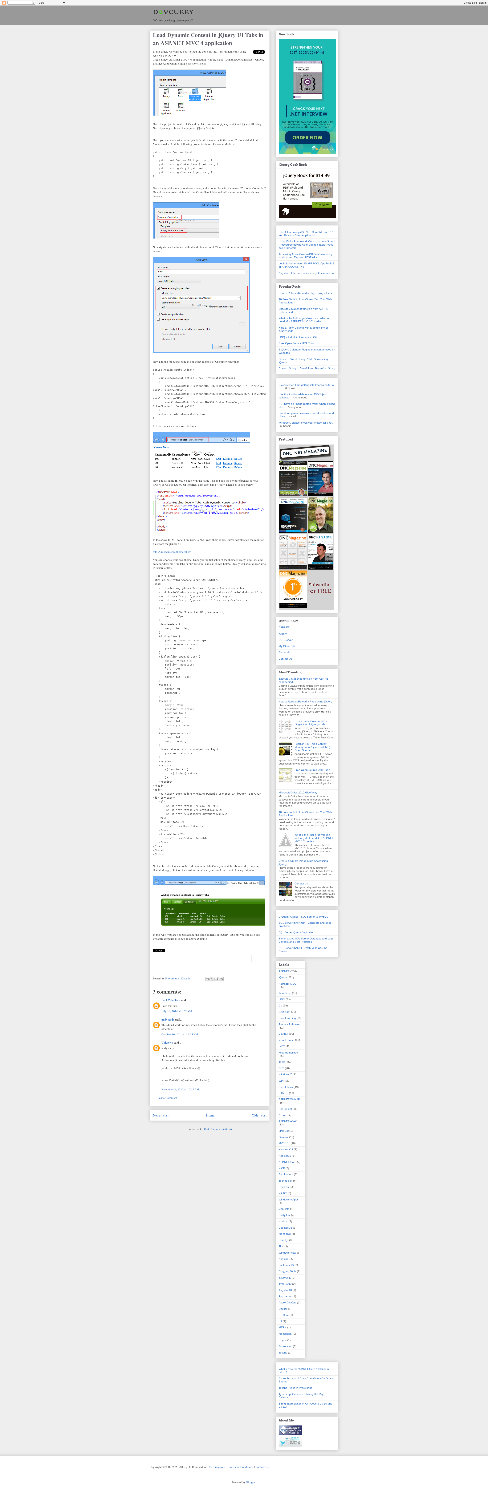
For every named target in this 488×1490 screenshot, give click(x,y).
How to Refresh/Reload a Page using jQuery (305, 292)
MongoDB (285, 1233)
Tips (281, 1246)
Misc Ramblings (288, 1052)
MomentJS (285, 1333)
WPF (282, 1080)
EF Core (284, 1315)
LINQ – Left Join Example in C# (298, 337)
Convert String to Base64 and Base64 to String (307, 368)
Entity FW (284, 1215)
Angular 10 (285, 1290)
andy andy (167, 1019)
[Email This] (207, 979)
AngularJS (285, 1155)
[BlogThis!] (211, 979)
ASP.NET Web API (290, 1099)
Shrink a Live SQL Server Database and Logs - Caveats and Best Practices (307, 940)
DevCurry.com (216, 1467)
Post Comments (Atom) (218, 1129)
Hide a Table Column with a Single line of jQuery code (311, 723)
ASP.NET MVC (287, 983)
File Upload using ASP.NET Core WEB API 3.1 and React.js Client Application (306, 234)
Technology (285, 1180)
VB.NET (283, 1033)
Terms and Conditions (240, 1467)
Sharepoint (285, 1108)
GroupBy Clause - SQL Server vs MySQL (303, 916)
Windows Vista (287, 1252)
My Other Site (287, 646)
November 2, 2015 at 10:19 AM (180, 1089)
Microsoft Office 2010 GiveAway (298, 792)
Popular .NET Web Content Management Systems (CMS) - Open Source (313, 747)
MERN (283, 1327)
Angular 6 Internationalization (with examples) (306, 273)
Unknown (167, 1042)
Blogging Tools (287, 1271)
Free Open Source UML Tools (297, 343)
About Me (284, 652)
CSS (281, 1068)
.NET (282, 1046)
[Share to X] (214, 979)
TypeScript (285, 1283)
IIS (280, 1321)
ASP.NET (284, 627)
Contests (284, 1208)
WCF (282, 1168)
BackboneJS (286, 1265)
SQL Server (286, 639)
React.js (283, 1240)
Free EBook (286, 1087)
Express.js (285, 1277)
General (283, 1137)
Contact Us (285, 658)
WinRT (283, 1193)
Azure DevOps (287, 1302)
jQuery (283, 633)
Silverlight (284, 1011)
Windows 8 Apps (289, 1199)
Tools (282, 1061)
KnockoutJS (286, 1149)
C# (280, 1005)
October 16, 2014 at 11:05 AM (179, 1034)
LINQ (282, 999)
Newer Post (161, 1115)
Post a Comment (167, 1098)
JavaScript (285, 993)
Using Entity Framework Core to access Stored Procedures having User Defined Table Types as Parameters (307, 244)
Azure (282, 1115)
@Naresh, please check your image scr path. (306, 422)
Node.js (283, 1221)
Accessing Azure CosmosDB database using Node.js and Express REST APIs (305, 256)
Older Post (259, 1115)
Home (210, 1115)
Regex (283, 1340)
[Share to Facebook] (218, 979)
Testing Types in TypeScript (295, 1387)
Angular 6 (284, 1258)
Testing (283, 1352)
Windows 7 (285, 1074)
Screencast (285, 1346)
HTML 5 (283, 1093)
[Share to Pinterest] (222, 979)
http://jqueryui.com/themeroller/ (172, 552)
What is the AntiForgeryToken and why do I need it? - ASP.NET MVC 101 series (304, 320)
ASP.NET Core (287, 1162)
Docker (283, 1308)
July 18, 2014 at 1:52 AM (176, 1011)
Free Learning (287, 1018)
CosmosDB (285, 1227)
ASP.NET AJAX (288, 1121)
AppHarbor (285, 1296)
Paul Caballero (170, 1000)
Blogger (251, 1482)
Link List (284, 1130)
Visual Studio (286, 1039)
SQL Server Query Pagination (296, 932)
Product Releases (289, 1024)
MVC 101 (284, 1143)
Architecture (286, 1174)
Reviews (284, 1186)
